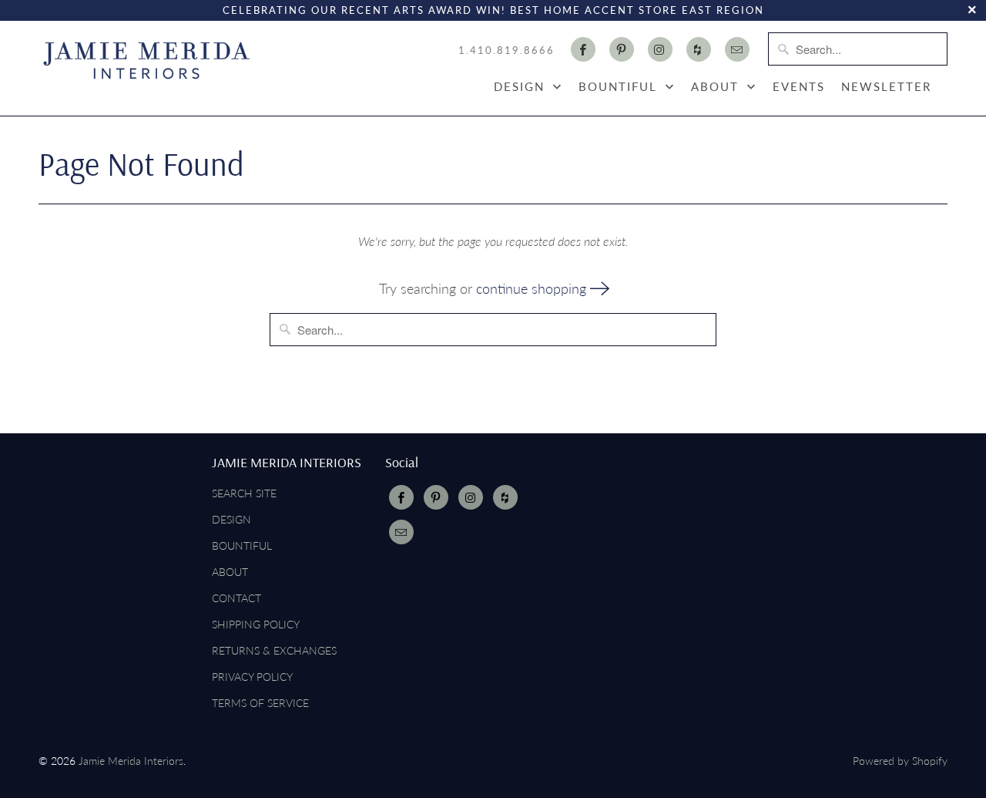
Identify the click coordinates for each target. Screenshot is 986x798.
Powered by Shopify (900, 760)
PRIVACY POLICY (252, 676)
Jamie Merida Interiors (131, 760)
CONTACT (236, 597)
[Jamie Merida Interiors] (146, 59)
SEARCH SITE (244, 493)
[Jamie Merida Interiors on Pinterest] (621, 49)
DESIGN (521, 86)
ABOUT (717, 86)
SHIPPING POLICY (256, 624)
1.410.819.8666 (506, 50)
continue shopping (533, 288)
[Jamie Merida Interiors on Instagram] (660, 49)
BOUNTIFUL (620, 86)
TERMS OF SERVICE (260, 702)
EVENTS (799, 86)
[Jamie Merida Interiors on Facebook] (583, 49)
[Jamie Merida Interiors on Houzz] (698, 49)
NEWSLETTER (886, 86)
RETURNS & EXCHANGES (274, 650)
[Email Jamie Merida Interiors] (737, 49)
